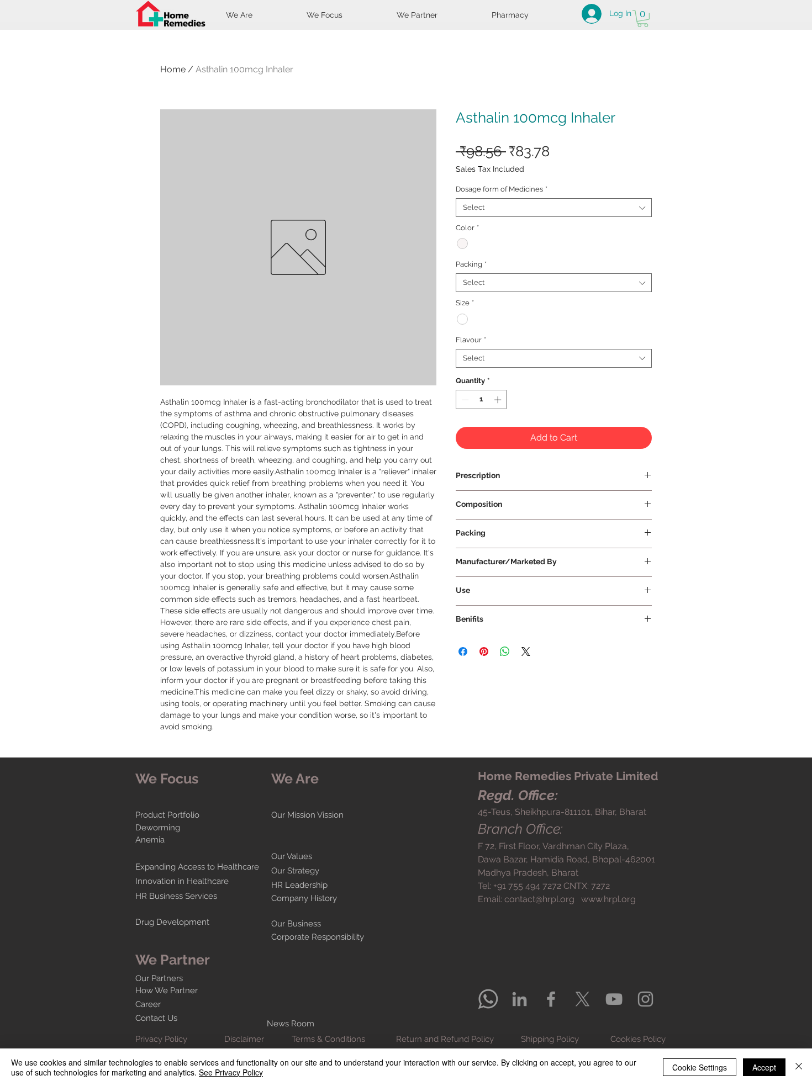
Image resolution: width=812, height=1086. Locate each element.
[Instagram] (645, 999)
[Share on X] (525, 651)
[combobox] (554, 207)
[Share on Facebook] (463, 651)
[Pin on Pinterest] (484, 651)
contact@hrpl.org (539, 899)
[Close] (798, 1067)
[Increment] (498, 399)
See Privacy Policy (231, 1072)
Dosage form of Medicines (501, 189)
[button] (642, 18)
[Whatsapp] (488, 999)
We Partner (172, 959)
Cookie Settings (699, 1067)
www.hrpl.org (608, 899)
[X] (582, 999)
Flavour (471, 340)
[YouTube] (614, 999)
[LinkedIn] (519, 999)
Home (173, 69)
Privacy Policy (161, 1039)
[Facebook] (551, 999)
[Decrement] (464, 399)
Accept (764, 1067)
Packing (471, 264)
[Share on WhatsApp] (505, 651)
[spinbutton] (481, 399)
